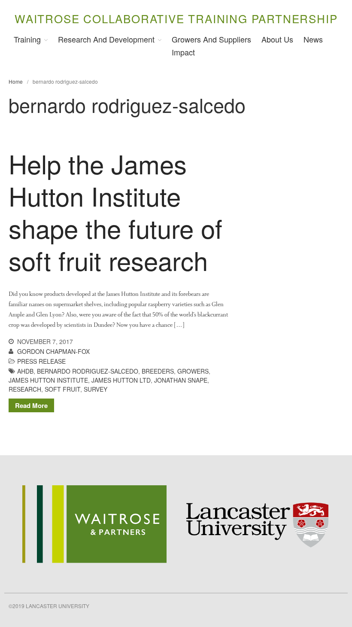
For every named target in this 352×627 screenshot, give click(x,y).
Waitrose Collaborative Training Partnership (176, 18)
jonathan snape (180, 380)
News (313, 39)
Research (25, 389)
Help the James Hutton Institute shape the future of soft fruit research (115, 211)
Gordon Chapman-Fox (53, 351)
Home (16, 81)
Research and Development (106, 39)
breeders (158, 371)
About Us (277, 39)
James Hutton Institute (48, 380)
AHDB (25, 371)
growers (193, 371)
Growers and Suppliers (211, 39)
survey (95, 389)
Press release (41, 361)
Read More (31, 405)
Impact (183, 52)
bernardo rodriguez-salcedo (87, 371)
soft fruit (62, 389)
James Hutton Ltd (121, 380)
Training (27, 39)
